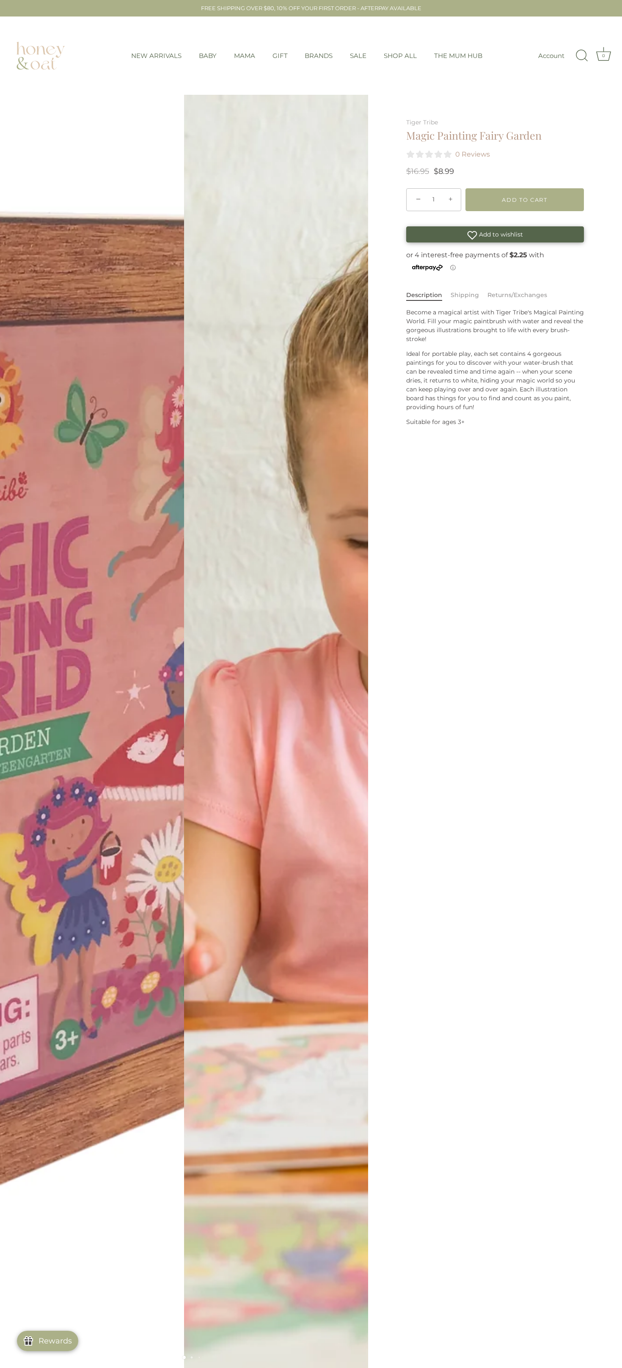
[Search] (581, 56)
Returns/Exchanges (517, 295)
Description (424, 295)
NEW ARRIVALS (156, 56)
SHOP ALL (400, 56)
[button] (495, 234)
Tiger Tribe (422, 122)
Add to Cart (525, 199)
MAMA (244, 56)
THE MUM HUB (458, 56)
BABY (208, 56)
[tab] (428, 295)
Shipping (465, 295)
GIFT (280, 56)
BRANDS (319, 56)
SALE (358, 56)
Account (551, 56)
